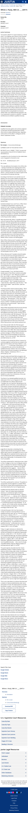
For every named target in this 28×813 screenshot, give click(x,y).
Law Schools (5, 763)
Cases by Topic (6, 724)
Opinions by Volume (5, 6)
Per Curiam (4, 145)
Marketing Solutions (7, 776)
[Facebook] (11, 792)
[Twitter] (19, 792)
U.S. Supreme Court (20, 4)
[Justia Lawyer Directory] (21, 792)
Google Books (4, 673)
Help (14, 803)
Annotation (10, 694)
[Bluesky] (17, 792)
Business (4, 759)
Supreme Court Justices (8, 734)
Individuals (5, 756)
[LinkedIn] (7, 792)
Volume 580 (12, 6)
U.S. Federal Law (6, 766)
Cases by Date (6, 721)
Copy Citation (9, 710)
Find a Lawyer (6, 753)
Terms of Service (14, 805)
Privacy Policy (14, 808)
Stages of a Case (7, 741)
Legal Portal (14, 798)
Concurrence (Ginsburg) (14, 145)
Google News (4, 679)
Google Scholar (5, 670)
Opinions (8, 12)
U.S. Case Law (12, 4)
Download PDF (9, 706)
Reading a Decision (7, 744)
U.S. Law (6, 4)
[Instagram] (13, 792)
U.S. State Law (6, 769)
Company (14, 800)
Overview (3, 12)
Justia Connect (14, 795)
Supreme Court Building (8, 738)
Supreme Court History (8, 731)
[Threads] (15, 792)
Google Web (4, 676)
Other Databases (6, 772)
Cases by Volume (6, 728)
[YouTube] (9, 792)
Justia (2, 4)
